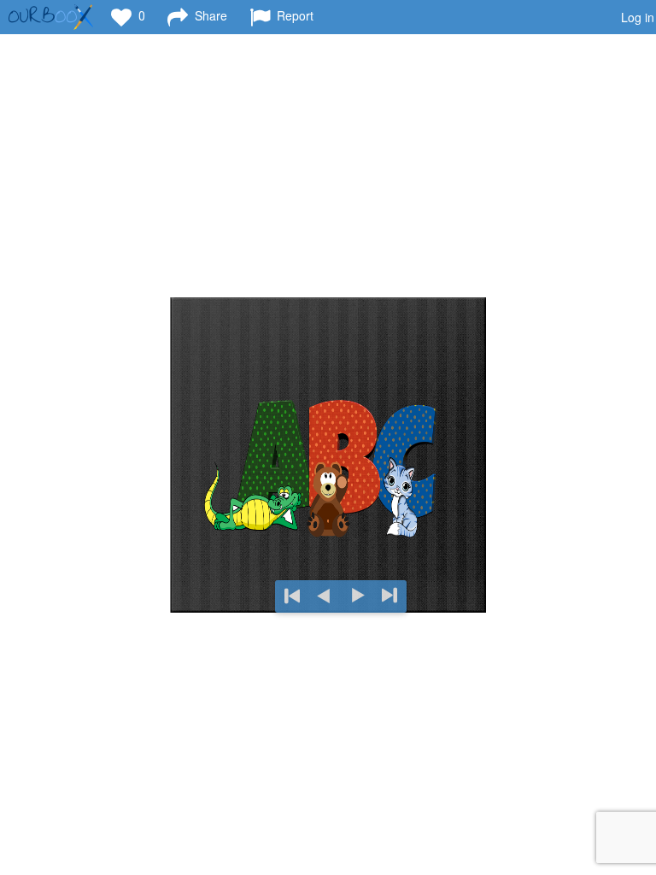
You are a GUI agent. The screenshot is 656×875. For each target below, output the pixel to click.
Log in (637, 17)
